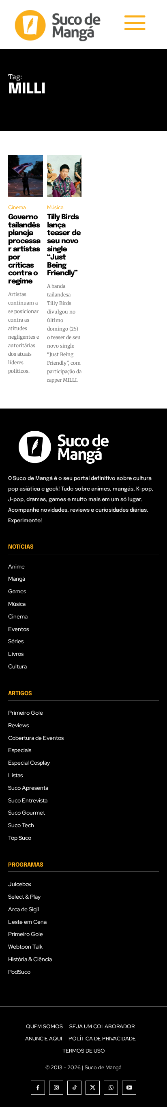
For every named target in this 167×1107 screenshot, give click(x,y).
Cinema (17, 207)
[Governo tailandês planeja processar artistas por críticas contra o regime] (25, 176)
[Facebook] (38, 1088)
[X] (93, 1088)
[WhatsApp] (111, 1088)
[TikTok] (74, 1088)
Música (55, 207)
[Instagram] (56, 1088)
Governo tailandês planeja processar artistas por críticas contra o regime (24, 249)
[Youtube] (129, 1088)
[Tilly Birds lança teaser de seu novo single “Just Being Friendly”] (64, 176)
